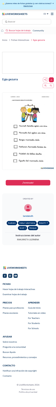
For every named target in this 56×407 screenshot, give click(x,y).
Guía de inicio (34, 307)
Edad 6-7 (43, 223)
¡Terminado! (28, 183)
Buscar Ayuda (9, 352)
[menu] (52, 14)
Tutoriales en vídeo (37, 313)
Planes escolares (10, 313)
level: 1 (22, 228)
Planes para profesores (13, 307)
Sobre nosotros (10, 341)
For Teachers (34, 318)
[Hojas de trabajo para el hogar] (2, 30)
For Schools (33, 328)
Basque (32, 228)
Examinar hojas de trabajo (15, 294)
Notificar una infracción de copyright (20, 370)
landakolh (28, 216)
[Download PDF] (51, 79)
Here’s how (28, 6)
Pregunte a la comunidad (14, 347)
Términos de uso (28, 389)
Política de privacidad (28, 392)
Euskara (11, 223)
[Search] (5, 21)
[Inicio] (14, 13)
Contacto (7, 375)
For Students (34, 323)
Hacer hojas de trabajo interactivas (19, 289)
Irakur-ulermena (27, 223)
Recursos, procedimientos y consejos (20, 357)
